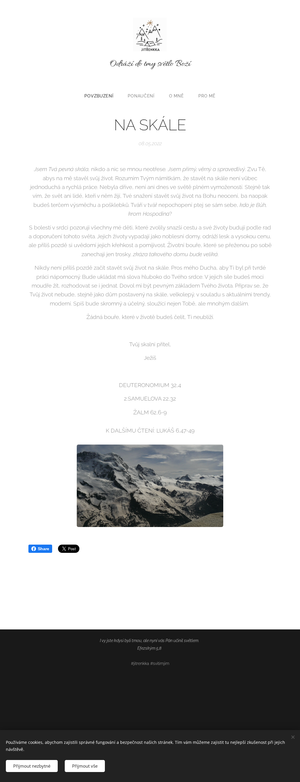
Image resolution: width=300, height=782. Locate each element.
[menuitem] (102, 96)
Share (43, 548)
